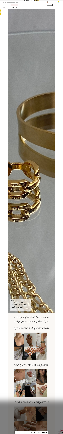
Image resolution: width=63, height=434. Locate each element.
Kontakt (17, 2)
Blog (3, 2)
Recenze (14, 2)
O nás (5, 2)
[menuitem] (14, 5)
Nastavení (34, 432)
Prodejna (8, 2)
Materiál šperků (11, 2)
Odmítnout (39, 432)
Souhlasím (45, 432)
